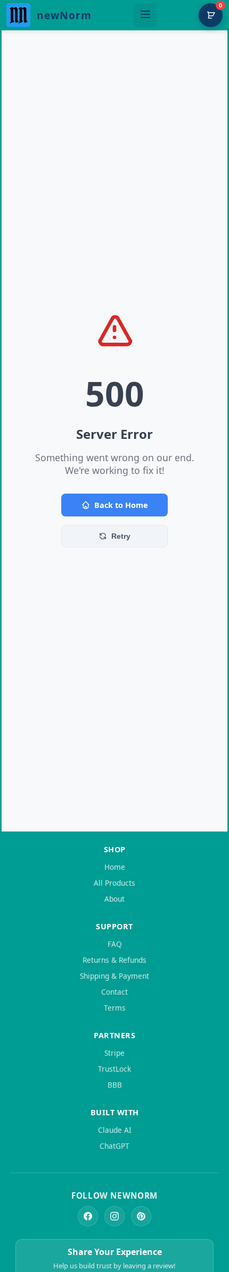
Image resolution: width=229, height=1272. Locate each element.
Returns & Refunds (114, 960)
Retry (120, 536)
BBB (115, 1085)
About (114, 899)
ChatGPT (114, 1146)
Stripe (114, 1053)
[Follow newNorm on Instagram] (114, 1216)
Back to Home (121, 505)
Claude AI (115, 1130)
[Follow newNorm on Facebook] (88, 1216)
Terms (115, 1008)
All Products (114, 883)
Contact (114, 992)
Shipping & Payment (114, 976)
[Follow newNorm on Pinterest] (141, 1216)
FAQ (115, 944)
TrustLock (114, 1069)
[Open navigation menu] (145, 15)
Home (114, 867)
